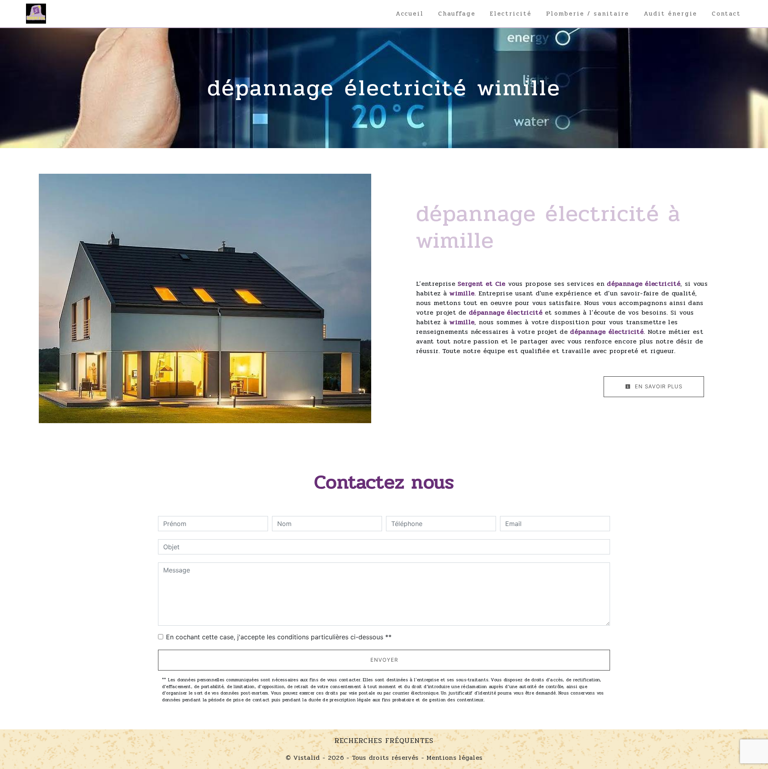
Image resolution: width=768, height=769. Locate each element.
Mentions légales (453, 758)
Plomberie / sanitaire (587, 13)
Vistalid (306, 758)
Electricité (511, 13)
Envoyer (384, 660)
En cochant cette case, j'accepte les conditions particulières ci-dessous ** (279, 637)
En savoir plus (657, 386)
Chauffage (457, 13)
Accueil (410, 13)
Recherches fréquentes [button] (384, 741)
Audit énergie (670, 13)
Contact (726, 13)
